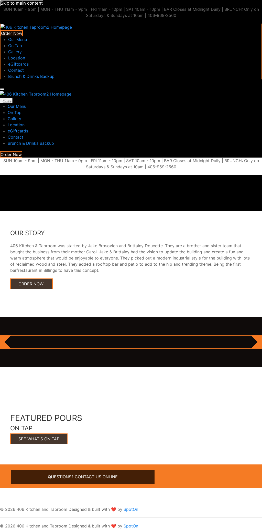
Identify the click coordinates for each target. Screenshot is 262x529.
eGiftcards (18, 64)
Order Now (11, 33)
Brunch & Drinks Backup (31, 76)
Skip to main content (22, 3)
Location (16, 57)
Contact (16, 70)
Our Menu (17, 39)
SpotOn (131, 509)
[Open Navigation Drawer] (2, 89)
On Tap (15, 45)
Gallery (15, 51)
